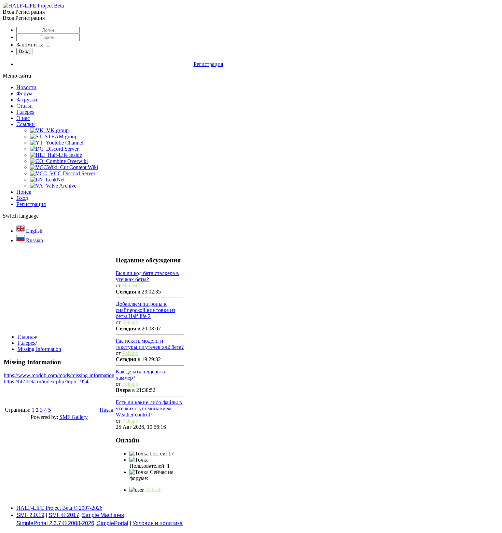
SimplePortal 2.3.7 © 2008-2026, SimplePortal (72, 523)
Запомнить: (29, 44)
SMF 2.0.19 (30, 515)
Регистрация (208, 64)
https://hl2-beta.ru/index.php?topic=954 (46, 381)
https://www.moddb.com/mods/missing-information (59, 375)
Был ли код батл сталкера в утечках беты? (147, 276)
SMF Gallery (73, 417)
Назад (106, 410)
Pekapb (130, 322)
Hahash (130, 285)
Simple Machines (103, 515)
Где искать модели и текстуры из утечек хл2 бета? (150, 344)
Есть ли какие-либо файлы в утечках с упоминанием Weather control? (149, 408)
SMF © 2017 (63, 515)
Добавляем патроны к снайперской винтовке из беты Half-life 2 (145, 310)
